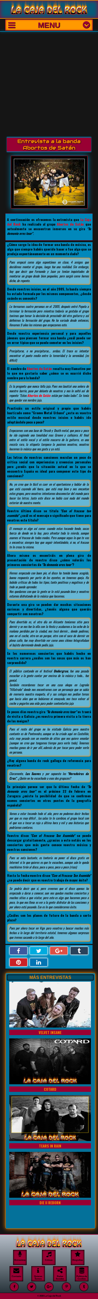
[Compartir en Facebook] (18, 951)
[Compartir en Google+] (59, 951)
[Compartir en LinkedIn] (39, 962)
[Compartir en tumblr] (79, 951)
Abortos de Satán (70, 224)
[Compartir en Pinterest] (18, 962)
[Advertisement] (49, 83)
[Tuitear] (39, 951)
